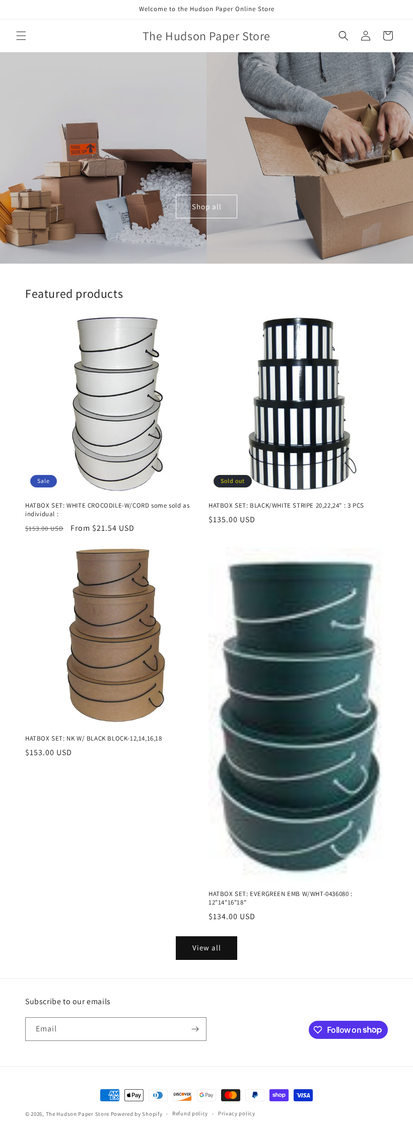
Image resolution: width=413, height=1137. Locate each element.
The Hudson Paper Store (77, 1113)
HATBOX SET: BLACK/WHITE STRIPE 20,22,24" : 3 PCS (286, 506)
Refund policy (190, 1113)
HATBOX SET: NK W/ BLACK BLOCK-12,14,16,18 (93, 739)
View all (206, 947)
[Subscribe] (195, 1029)
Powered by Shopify (137, 1113)
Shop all (207, 206)
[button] (21, 36)
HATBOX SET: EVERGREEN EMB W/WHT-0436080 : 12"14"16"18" (281, 898)
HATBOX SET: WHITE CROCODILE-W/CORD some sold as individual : (107, 510)
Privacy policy (236, 1113)
